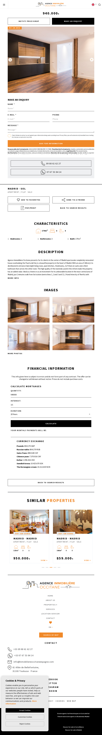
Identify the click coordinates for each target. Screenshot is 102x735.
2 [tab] (47, 567)
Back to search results (73, 208)
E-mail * (12, 115)
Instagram (51, 687)
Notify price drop (29, 21)
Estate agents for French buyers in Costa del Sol (73, 713)
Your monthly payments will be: (29, 430)
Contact (50, 618)
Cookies (60, 701)
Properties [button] (50, 605)
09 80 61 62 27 (53, 163)
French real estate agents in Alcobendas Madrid (73, 716)
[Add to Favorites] (47, 512)
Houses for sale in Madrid (73, 730)
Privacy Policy (64, 135)
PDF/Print (30, 208)
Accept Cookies (24, 710)
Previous (10, 60)
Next (91, 60)
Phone (55, 115)
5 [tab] (59, 567)
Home (50, 596)
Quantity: (16, 391)
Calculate (51, 423)
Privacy (49, 701)
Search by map (51, 635)
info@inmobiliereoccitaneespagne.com (33, 661)
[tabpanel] (29, 536)
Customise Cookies (25, 717)
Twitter (51, 683)
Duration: (16, 411)
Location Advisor (50, 614)
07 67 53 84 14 (54, 172)
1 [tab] (43, 567)
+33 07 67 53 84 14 (23, 655)
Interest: (16, 401)
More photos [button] (15, 353)
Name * (11, 104)
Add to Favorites (30, 200)
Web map (71, 701)
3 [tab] (51, 567)
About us (50, 600)
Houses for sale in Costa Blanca (73, 727)
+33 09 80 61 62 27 (23, 649)
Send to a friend (75, 200)
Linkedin (51, 690)
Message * (13, 125)
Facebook (51, 679)
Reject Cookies (25, 724)
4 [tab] (55, 567)
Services (50, 609)
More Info (13, 278)
